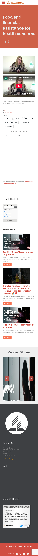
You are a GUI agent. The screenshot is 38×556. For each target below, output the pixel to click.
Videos (6, 110)
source (4, 107)
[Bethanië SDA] (19, 2)
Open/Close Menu (3, 2)
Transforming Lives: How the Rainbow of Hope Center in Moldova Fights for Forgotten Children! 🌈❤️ (17, 290)
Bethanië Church (16, 546)
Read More (7, 264)
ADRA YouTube (8, 112)
